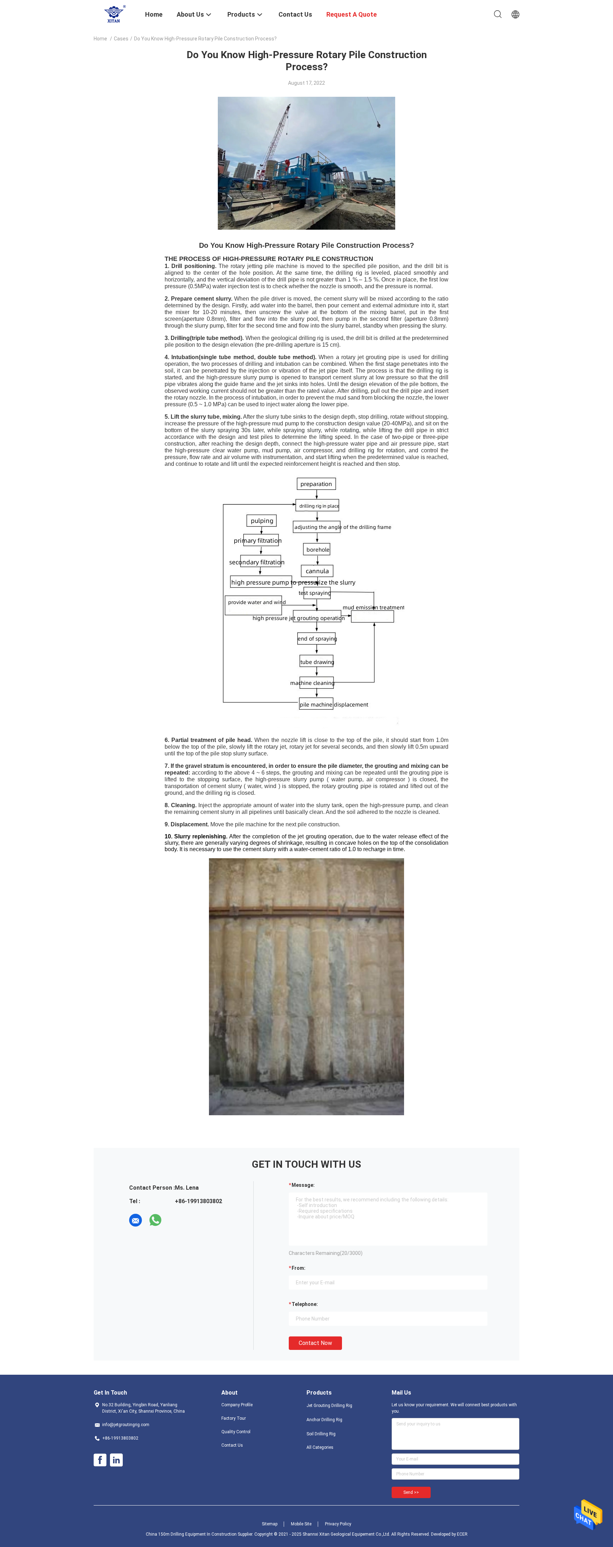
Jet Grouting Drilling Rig (329, 1405)
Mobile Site (301, 1523)
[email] (135, 1220)
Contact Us (232, 1445)
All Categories (319, 1447)
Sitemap (269, 1523)
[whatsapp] (155, 1220)
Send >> (411, 1492)
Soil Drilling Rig (321, 1433)
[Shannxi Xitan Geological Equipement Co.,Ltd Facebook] (100, 1460)
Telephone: (305, 1304)
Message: (303, 1185)
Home (100, 38)
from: (298, 1268)
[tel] (175, 1220)
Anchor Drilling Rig (324, 1419)
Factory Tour (233, 1418)
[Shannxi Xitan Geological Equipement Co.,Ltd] (115, 13)
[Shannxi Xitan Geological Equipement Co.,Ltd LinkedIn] (116, 1460)
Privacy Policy (338, 1523)
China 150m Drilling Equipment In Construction (191, 1534)
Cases (121, 38)
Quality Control (235, 1431)
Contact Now (315, 1343)
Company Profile (237, 1404)
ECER (462, 1534)
